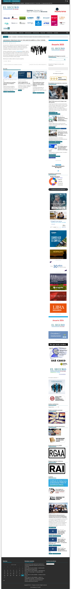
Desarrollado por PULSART (35, 587)
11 (7, 572)
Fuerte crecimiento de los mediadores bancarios (13, 64)
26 (10, 575)
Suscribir (56, 32)
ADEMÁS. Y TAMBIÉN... (52, 527)
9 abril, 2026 (60, 144)
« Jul (4, 580)
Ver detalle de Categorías (58, 73)
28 (16, 575)
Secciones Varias (13, 32)
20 (13, 573)
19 (10, 573)
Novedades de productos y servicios (54, 128)
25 (7, 575)
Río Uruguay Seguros (52, 157)
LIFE (56, 112)
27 (13, 575)
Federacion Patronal (59, 141)
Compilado (21, 32)
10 (4, 572)
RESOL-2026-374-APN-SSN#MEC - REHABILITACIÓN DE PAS (23, 3)
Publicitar (43, 32)
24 (4, 575)
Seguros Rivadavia (63, 128)
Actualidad (5, 61)
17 (4, 573)
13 (13, 572)
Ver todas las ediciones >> (53, 377)
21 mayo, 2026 (51, 99)
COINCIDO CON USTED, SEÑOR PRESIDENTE (37, 64)
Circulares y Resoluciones (57, 545)
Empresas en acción (52, 112)
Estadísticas (49, 32)
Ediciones (6, 32)
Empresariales (28, 32)
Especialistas (36, 32)
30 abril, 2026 (60, 130)
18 (7, 573)
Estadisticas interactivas (11, 91)
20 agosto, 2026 (36, 79)
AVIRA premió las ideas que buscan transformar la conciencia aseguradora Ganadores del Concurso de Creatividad (34, 565)
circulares (50, 545)
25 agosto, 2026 (21, 79)
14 (16, 572)
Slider (10, 61)
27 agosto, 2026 (6, 79)
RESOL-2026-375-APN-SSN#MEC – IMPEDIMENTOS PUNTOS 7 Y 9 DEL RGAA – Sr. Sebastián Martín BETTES (35, 572)
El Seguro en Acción (13, 42)
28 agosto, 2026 (52, 513)
